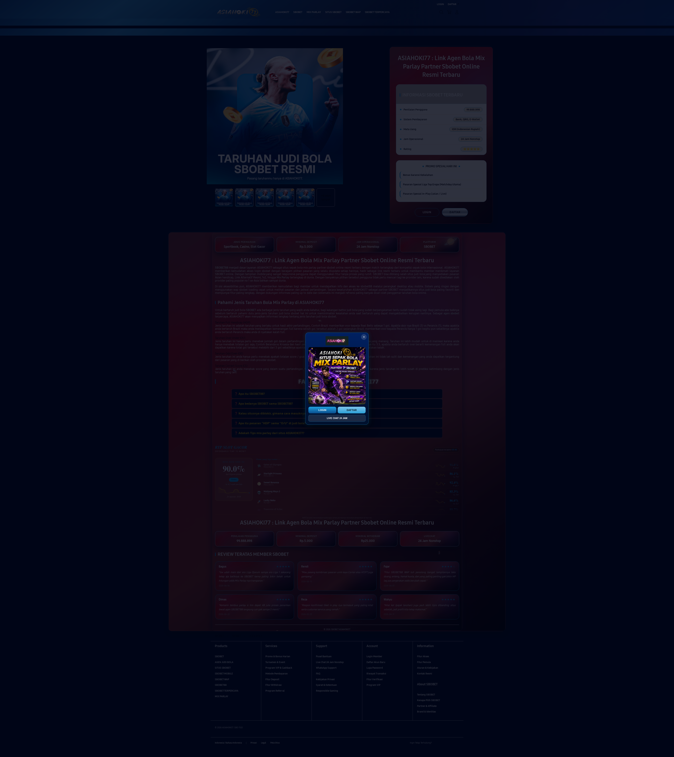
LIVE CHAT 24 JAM (337, 418)
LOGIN (322, 410)
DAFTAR (352, 410)
